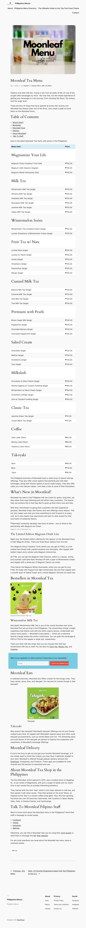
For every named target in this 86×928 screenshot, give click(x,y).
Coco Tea (53, 647)
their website (42, 836)
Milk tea (14, 850)
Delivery (16, 131)
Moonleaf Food (19, 128)
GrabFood (14, 762)
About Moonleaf (19, 133)
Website (16, 828)
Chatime (14, 649)
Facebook (17, 820)
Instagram (17, 825)
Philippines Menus (22, 3)
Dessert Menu (36, 86)
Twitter (15, 823)
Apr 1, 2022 (14, 86)
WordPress (20, 920)
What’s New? (18, 122)
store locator (66, 833)
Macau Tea (63, 647)
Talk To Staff (18, 136)
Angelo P (26, 86)
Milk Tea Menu (47, 86)
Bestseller (17, 125)
